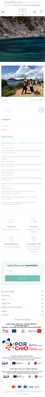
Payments (11, 226)
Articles (4, 100)
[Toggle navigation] (2, 12)
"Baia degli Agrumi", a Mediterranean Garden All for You (22, 144)
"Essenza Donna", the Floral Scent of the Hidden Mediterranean (20, 171)
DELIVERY (34, 226)
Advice (4, 129)
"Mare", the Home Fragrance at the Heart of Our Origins (20, 157)
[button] (41, 110)
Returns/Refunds (11, 244)
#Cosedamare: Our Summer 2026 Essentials (19, 197)
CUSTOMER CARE (33, 244)
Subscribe (22, 278)
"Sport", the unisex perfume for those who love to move (21, 184)
